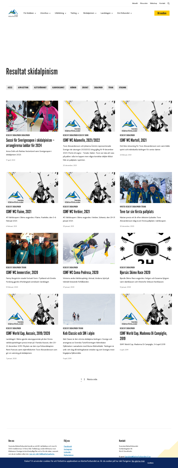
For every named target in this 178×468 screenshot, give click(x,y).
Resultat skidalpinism (13, 135)
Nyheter (122, 206)
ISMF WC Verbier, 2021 (76, 211)
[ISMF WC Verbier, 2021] (89, 187)
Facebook (68, 446)
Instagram (68, 449)
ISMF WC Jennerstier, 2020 (22, 272)
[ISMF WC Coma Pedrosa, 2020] (89, 248)
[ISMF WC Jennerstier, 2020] (32, 248)
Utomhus (44, 13)
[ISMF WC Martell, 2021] (146, 116)
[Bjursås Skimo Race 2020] (146, 248)
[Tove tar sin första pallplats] (146, 187)
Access (10, 87)
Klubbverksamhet (58, 87)
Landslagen (106, 13)
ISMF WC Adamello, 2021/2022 (81, 140)
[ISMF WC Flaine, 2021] (32, 187)
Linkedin (67, 452)
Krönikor (73, 87)
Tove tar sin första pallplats (137, 211)
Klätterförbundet (40, 87)
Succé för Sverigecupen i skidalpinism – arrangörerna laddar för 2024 (30, 143)
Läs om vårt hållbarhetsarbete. (42, 454)
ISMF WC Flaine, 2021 (18, 211)
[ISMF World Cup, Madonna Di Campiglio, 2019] (146, 309)
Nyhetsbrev (69, 455)
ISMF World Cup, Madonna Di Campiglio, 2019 (143, 336)
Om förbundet (123, 13)
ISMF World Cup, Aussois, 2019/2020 (28, 333)
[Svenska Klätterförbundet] (13, 13)
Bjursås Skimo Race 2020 (135, 272)
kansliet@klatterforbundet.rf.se (138, 456)
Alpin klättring (23, 87)
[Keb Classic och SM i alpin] (89, 309)
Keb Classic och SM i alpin (78, 333)
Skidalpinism (88, 13)
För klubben (29, 13)
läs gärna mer (138, 461)
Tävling (73, 13)
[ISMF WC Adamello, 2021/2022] (89, 116)
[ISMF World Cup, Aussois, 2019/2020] (32, 309)
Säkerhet (85, 87)
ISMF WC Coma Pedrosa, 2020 (80, 272)
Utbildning (59, 13)
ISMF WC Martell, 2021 (133, 140)
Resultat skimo (83, 135)
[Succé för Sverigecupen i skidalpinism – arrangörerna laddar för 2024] (32, 116)
